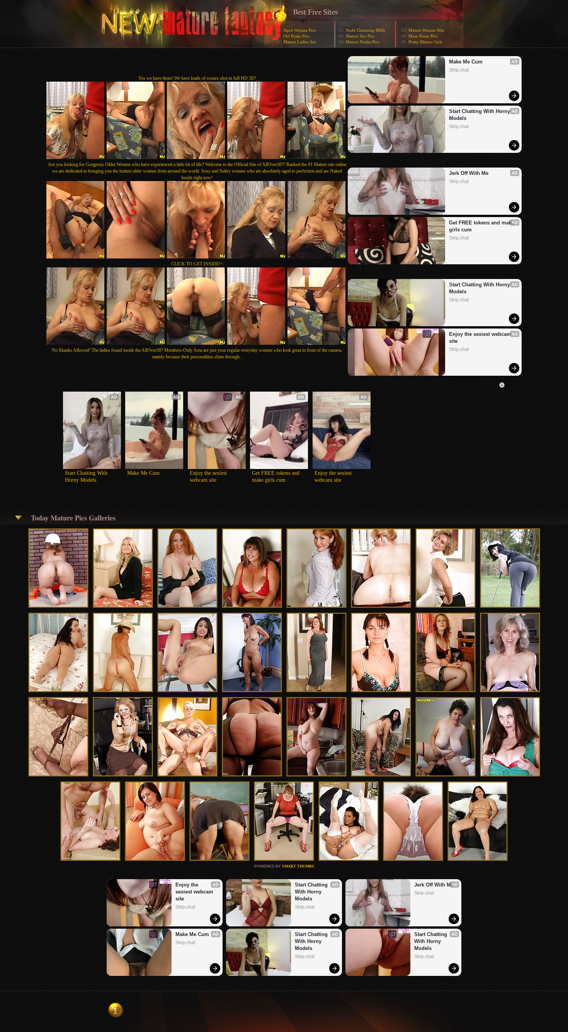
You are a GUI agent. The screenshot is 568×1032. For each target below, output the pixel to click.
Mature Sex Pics (360, 36)
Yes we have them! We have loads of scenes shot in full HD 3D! (197, 78)
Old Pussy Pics (296, 36)
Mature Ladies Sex (299, 41)
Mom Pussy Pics (422, 36)
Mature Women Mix (426, 30)
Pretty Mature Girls (425, 41)
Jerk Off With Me (468, 173)
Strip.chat (459, 70)
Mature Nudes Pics (362, 41)
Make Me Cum (466, 62)
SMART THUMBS (298, 866)
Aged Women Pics (299, 30)
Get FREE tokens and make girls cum (482, 226)
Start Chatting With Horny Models (480, 114)
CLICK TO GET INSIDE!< (197, 264)
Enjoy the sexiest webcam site (481, 337)
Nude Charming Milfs (365, 30)
